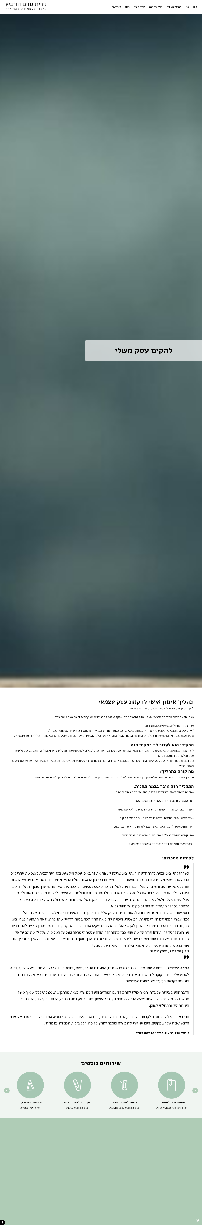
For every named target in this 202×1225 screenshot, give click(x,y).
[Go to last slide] (195, 1090)
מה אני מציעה (174, 7)
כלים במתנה (156, 7)
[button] (2, 1222)
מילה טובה (139, 7)
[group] (172, 1090)
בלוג (127, 7)
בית (195, 7)
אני (187, 7)
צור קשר (116, 7)
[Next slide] (7, 1090)
